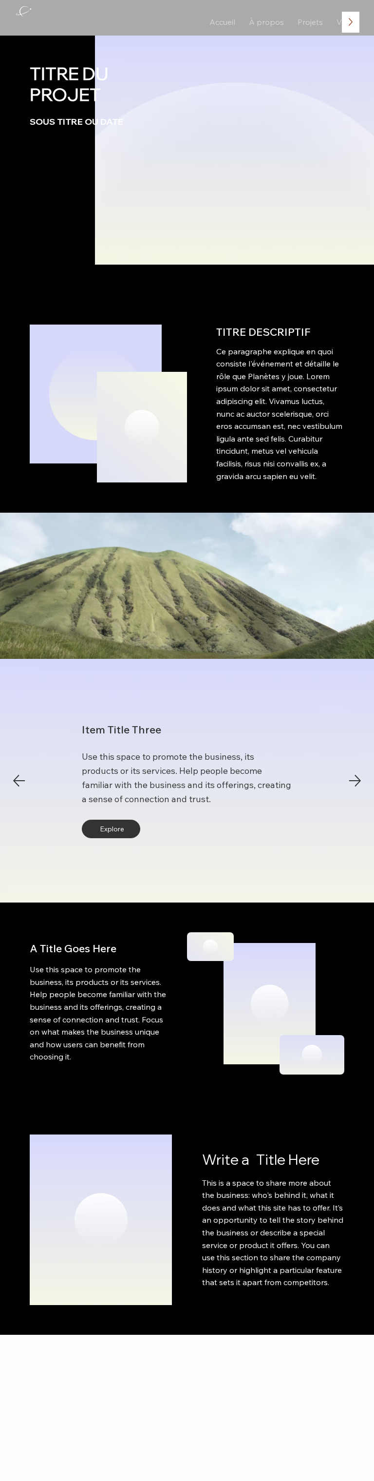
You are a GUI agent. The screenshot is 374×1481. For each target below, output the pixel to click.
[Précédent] (19, 781)
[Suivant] (355, 781)
